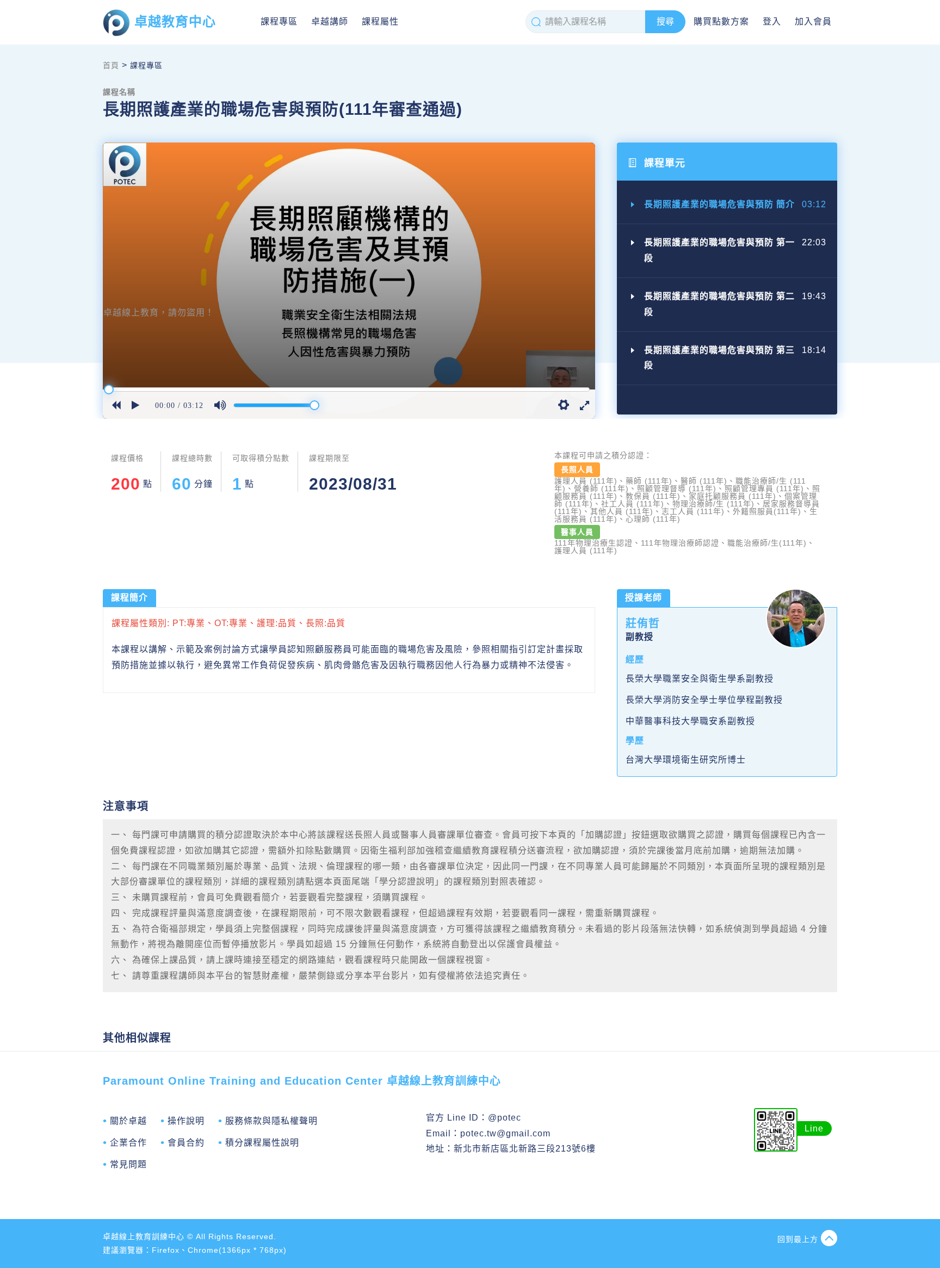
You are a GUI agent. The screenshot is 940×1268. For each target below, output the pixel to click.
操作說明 (186, 1120)
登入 (772, 21)
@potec (504, 1117)
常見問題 (128, 1164)
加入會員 (813, 21)
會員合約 (186, 1142)
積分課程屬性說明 (262, 1142)
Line (814, 1128)
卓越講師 (329, 21)
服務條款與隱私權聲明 (271, 1120)
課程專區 (279, 21)
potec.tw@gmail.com (505, 1133)
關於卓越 (128, 1120)
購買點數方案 (721, 21)
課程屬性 (380, 21)
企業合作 (128, 1142)
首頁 (111, 65)
